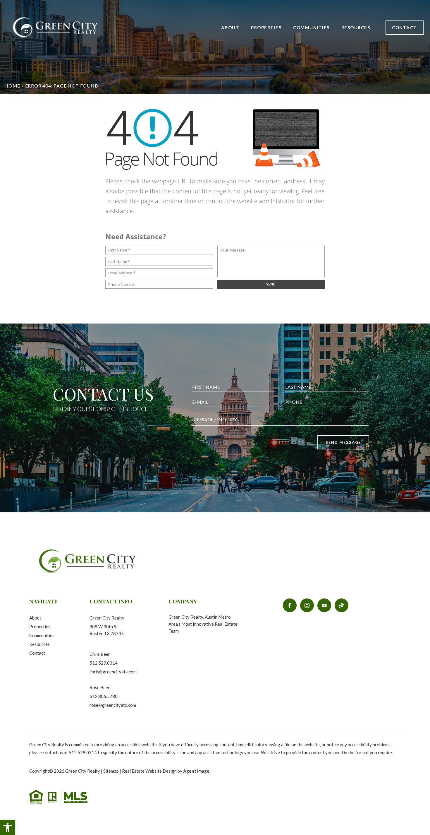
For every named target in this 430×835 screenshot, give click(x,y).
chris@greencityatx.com (113, 671)
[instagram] (307, 605)
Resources (39, 644)
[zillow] (341, 605)
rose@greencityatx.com (113, 705)
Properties (266, 27)
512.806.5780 (104, 696)
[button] (7, 827)
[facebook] (290, 605)
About (230, 27)
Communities (311, 27)
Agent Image (196, 771)
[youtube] (324, 605)
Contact (404, 27)
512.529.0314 (104, 662)
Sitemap (111, 771)
